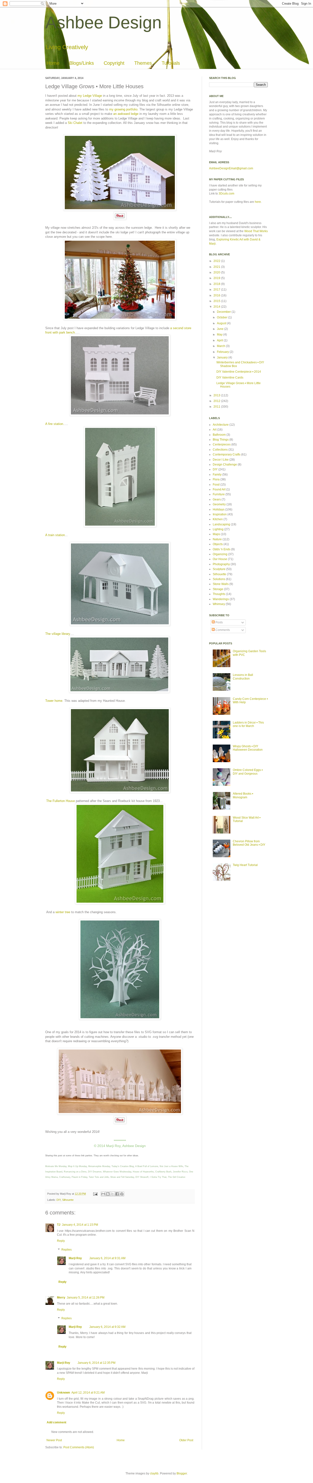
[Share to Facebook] (117, 1193)
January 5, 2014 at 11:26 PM (85, 1297)
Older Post (186, 1440)
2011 (217, 406)
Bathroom (219, 434)
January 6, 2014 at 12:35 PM (96, 1362)
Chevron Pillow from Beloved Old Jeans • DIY (249, 843)
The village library (57, 634)
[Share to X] (112, 1193)
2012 (217, 401)
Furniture (219, 494)
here (258, 202)
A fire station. (54, 424)
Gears (217, 499)
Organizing (220, 554)
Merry (61, 1297)
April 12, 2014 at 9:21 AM (88, 1392)
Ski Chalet (75, 123)
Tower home (53, 701)
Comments (222, 630)
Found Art (219, 489)
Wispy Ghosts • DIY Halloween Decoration (248, 748)
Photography (221, 564)
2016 (217, 295)
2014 (217, 306)
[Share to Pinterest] (121, 1193)
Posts (219, 622)
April (220, 340)
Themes (143, 63)
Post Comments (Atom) (78, 1447)
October (222, 317)
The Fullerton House (60, 801)
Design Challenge (225, 464)
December (224, 312)
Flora (216, 479)
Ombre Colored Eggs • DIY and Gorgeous (248, 771)
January (222, 357)
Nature (217, 539)
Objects (218, 544)
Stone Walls (221, 584)
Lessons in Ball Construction (243, 676)
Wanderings (221, 599)
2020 (217, 272)
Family (217, 474)
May (220, 334)
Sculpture (219, 569)
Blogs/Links (81, 63)
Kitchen (218, 519)
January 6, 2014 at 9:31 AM (107, 1258)
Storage (218, 589)
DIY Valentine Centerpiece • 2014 (238, 371)
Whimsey (219, 604)
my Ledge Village (90, 95)
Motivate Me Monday (56, 1166)
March (221, 346)
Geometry (219, 504)
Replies (66, 1249)
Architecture (221, 424)
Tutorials (171, 63)
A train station (55, 535)
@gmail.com (244, 168)
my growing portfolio (123, 109)
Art (214, 429)
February (223, 352)
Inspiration (220, 514)
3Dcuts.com (226, 193)
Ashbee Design (103, 22)
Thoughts (219, 594)
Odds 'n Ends (221, 549)
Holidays (218, 509)
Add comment (56, 1422)
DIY (58, 1199)
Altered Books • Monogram (243, 795)
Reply (61, 1241)
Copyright (114, 63)
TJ (58, 1224)
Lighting (218, 529)
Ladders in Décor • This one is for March (248, 724)
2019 (217, 278)
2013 (217, 395)
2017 (217, 289)
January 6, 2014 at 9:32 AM (107, 1327)
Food (216, 484)
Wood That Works (256, 231)
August (222, 323)
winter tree (63, 912)
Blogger (182, 1473)
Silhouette (68, 1199)
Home (52, 63)
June (220, 329)
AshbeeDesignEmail (222, 168)
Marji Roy (75, 1258)
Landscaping (221, 524)
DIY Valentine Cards (229, 377)
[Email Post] (95, 1193)
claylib (154, 1473)
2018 (217, 284)
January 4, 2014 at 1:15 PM (80, 1224)
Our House (220, 559)
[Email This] (103, 1193)
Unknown (63, 1392)
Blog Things (221, 439)
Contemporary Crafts (226, 454)
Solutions (219, 579)
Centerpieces (222, 444)
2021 (217, 267)
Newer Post (54, 1440)
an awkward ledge (125, 114)
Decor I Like (221, 459)
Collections (220, 449)
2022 (217, 261)
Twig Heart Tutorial (245, 865)
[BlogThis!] (107, 1193)
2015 (217, 301)
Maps (216, 534)
